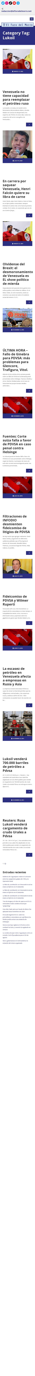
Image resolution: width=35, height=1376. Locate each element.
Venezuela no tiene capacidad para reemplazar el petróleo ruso (16, 98)
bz (17, 170)
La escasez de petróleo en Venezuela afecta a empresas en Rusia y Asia (17, 676)
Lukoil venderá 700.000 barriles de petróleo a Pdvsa (15, 765)
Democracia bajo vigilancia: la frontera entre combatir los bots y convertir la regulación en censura (16, 927)
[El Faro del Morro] (17, 25)
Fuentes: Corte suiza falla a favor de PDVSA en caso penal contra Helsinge (17, 444)
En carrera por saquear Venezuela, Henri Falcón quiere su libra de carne (16, 189)
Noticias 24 (18, 810)
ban (14, 170)
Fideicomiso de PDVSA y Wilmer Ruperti (15, 600)
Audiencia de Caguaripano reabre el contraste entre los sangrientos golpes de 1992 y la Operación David (17, 879)
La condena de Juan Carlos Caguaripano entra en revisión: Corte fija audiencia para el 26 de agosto (17, 935)
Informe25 (18, 658)
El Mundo (18, 748)
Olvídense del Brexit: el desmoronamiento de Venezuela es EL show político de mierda (18, 274)
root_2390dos (18, 76)
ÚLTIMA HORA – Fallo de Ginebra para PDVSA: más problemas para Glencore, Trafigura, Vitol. (16, 360)
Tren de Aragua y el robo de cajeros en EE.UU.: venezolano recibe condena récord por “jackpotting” (17, 903)
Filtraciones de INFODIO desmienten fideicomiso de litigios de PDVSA (16, 524)
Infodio (18, 81)
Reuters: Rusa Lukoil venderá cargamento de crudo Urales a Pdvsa (15, 828)
